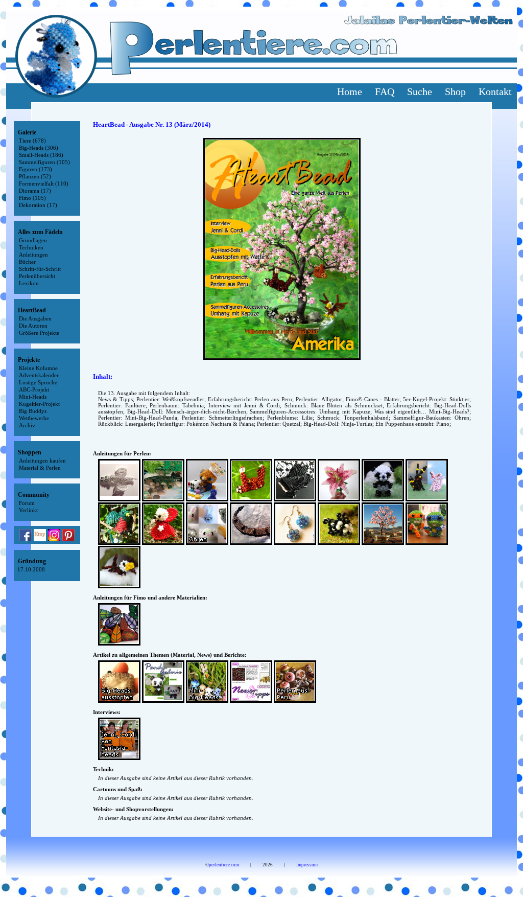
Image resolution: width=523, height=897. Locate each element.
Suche (419, 91)
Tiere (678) (32, 140)
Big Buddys (32, 411)
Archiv (27, 425)
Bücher (27, 262)
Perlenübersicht (37, 276)
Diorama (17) (35, 191)
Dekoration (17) (38, 205)
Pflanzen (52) (35, 176)
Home (349, 91)
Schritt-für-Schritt (40, 269)
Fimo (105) (32, 198)
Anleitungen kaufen (42, 460)
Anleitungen (33, 254)
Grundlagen (33, 240)
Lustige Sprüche (38, 382)
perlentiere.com (224, 864)
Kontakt (495, 91)
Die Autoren (33, 326)
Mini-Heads (32, 397)
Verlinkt (28, 510)
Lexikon (29, 283)
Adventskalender (39, 375)
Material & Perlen (40, 468)
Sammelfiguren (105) (44, 162)
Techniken (31, 247)
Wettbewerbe (34, 418)
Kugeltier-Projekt (39, 404)
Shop (455, 91)
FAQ (384, 91)
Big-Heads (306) (38, 148)
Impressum (307, 864)
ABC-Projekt (34, 389)
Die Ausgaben (35, 318)
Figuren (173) (35, 169)
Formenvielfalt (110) (43, 183)
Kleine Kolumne (38, 368)
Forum (27, 503)
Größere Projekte (39, 333)
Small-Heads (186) (41, 155)
